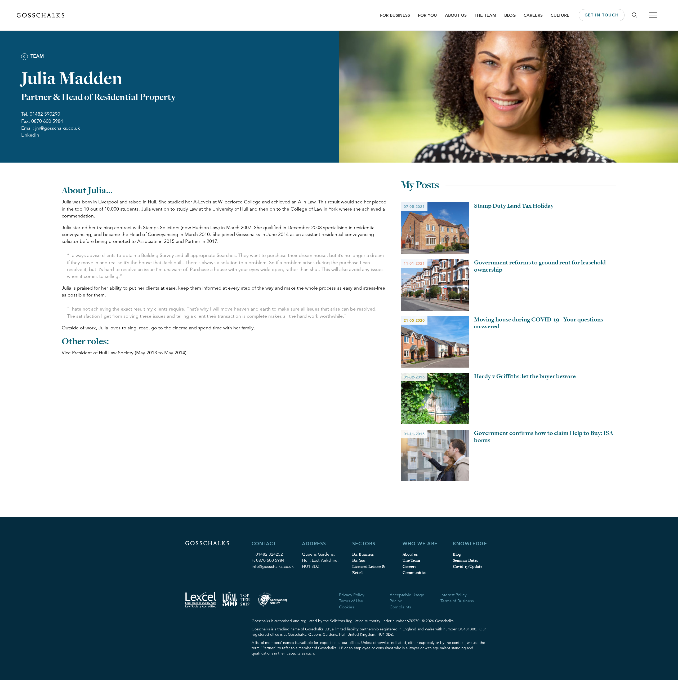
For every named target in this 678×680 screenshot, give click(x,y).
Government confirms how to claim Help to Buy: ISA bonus (543, 436)
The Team (485, 15)
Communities (414, 572)
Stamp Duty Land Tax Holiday (514, 206)
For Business (395, 15)
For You (427, 15)
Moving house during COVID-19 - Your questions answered (538, 323)
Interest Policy (453, 595)
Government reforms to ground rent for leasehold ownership (540, 266)
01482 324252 (269, 554)
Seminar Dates (465, 560)
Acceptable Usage (407, 595)
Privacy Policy (351, 595)
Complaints (400, 607)
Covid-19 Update (467, 566)
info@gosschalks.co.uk (273, 566)
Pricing (396, 601)
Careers (533, 15)
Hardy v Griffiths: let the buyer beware (525, 376)
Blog (510, 15)
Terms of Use (351, 601)
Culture (560, 15)
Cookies (346, 607)
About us (410, 554)
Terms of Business (457, 601)
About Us (456, 15)
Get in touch (602, 15)
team (36, 56)
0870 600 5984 (270, 560)
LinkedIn (30, 135)
